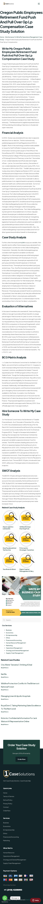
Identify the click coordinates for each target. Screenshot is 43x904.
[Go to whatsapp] (4, 898)
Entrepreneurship (11, 635)
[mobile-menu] (39, 4)
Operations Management (14, 648)
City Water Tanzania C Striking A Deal (16, 665)
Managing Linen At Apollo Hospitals (15, 696)
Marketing (9, 645)
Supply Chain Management (15, 653)
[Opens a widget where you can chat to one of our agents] (35, 900)
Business (9, 630)
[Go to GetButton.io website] (5, 902)
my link (22, 242)
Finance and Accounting (14, 640)
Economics (9, 633)
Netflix (4, 674)
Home (2, 37)
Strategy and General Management (17, 650)
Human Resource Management (16, 643)
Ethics (8, 638)
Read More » (5, 667)
